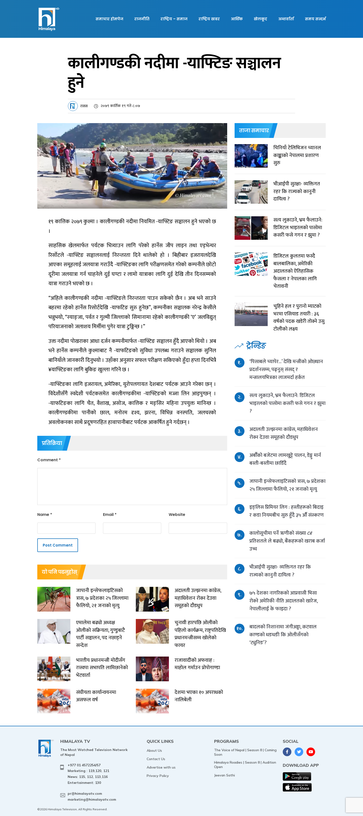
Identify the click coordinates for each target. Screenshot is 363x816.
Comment (49, 460)
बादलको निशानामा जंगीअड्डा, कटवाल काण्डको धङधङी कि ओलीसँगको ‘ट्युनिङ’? (283, 634)
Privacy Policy (158, 775)
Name (44, 514)
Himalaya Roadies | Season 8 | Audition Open (245, 764)
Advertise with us (161, 767)
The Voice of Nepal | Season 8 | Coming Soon (245, 752)
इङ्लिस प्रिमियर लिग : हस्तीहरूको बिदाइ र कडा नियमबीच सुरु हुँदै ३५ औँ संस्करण (286, 511)
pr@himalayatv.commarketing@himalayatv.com (92, 796)
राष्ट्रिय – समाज (174, 19)
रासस (84, 106)
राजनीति (141, 19)
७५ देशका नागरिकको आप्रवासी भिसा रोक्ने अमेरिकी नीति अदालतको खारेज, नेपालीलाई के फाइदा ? (283, 601)
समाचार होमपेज (109, 19)
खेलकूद (260, 19)
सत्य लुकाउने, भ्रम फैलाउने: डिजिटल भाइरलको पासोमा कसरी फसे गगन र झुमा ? (287, 403)
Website (177, 514)
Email (110, 514)
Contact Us (156, 759)
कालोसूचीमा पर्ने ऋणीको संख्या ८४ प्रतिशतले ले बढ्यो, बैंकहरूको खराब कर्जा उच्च (287, 541)
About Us (154, 750)
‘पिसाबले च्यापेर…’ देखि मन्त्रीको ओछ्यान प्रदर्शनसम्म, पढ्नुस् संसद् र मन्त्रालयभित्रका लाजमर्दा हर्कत (286, 369)
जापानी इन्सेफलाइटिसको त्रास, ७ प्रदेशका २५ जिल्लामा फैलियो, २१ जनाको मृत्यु (287, 485)
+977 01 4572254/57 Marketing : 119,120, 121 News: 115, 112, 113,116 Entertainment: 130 (88, 774)
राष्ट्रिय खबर (209, 19)
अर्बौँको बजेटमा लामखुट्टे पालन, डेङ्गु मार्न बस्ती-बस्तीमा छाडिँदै (285, 459)
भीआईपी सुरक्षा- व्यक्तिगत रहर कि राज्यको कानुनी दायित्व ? (280, 571)
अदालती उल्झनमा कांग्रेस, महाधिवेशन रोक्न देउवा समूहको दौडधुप (283, 433)
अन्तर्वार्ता (286, 19)
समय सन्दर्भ (315, 19)
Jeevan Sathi (224, 775)
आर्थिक (237, 19)
